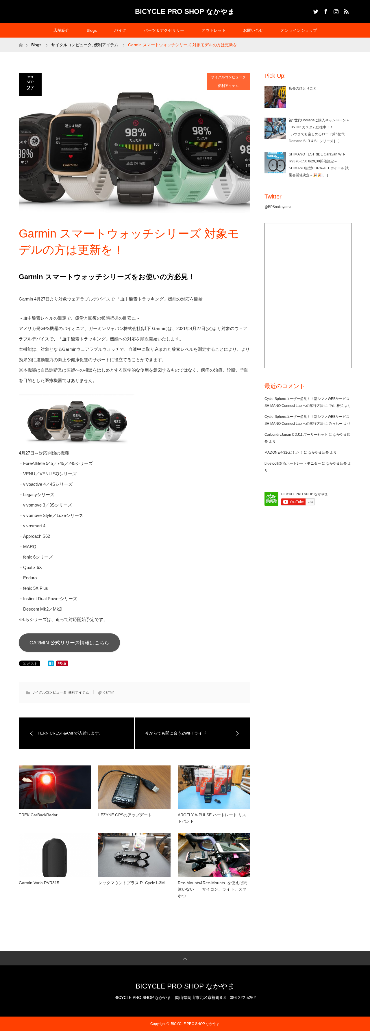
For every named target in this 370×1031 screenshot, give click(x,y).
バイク (120, 30)
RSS (345, 10)
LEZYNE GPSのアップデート (125, 815)
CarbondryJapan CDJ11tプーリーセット (296, 435)
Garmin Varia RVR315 (39, 882)
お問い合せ (253, 30)
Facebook (325, 10)
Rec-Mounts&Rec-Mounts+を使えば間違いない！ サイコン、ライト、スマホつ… (212, 889)
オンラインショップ (299, 30)
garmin (108, 692)
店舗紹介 (61, 30)
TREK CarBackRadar (38, 815)
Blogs (92, 30)
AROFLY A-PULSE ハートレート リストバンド (212, 818)
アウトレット (213, 30)
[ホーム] (21, 40)
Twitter (315, 10)
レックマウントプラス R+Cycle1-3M (131, 882)
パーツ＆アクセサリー (164, 30)
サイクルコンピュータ (228, 77)
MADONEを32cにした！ (283, 452)
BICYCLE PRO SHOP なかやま (185, 11)
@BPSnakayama (277, 207)
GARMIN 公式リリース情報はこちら (69, 642)
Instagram (335, 10)
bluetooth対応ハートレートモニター (292, 463)
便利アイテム (228, 86)
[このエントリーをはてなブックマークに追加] (51, 664)
